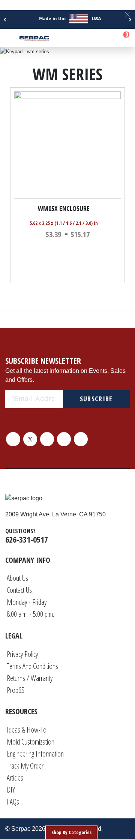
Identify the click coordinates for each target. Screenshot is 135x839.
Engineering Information (35, 754)
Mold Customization (30, 742)
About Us (17, 578)
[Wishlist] (104, 38)
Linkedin (64, 439)
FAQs (13, 802)
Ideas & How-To (26, 730)
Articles (15, 778)
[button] (117, 208)
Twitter (30, 439)
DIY (11, 790)
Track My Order (25, 766)
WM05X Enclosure (64, 208)
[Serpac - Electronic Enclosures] (34, 38)
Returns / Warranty (29, 678)
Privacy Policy (22, 654)
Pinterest (47, 439)
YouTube (81, 439)
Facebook (13, 439)
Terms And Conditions (32, 666)
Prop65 (15, 690)
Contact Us (19, 590)
